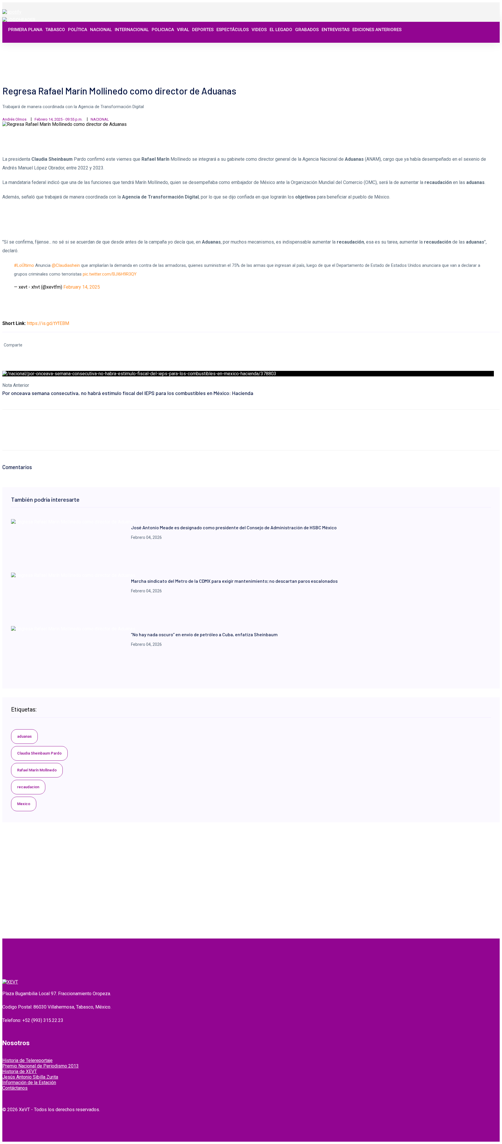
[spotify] (11, 12)
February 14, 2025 (81, 287)
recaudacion (28, 787)
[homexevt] (10, 982)
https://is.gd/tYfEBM (48, 323)
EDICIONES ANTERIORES (376, 29)
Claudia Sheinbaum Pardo (39, 753)
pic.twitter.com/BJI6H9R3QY (110, 274)
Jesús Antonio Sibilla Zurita (30, 1077)
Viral (183, 29)
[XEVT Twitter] (468, 47)
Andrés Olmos (14, 119)
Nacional (101, 29)
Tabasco (55, 29)
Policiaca (163, 29)
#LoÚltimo (24, 265)
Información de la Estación (29, 1082)
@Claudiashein (66, 265)
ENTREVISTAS (335, 29)
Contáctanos (15, 1088)
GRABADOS (307, 29)
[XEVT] (18, 19)
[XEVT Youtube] (481, 47)
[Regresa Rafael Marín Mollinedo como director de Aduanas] (73, 522)
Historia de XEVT (19, 1071)
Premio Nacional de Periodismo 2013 (40, 1066)
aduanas (24, 736)
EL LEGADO (281, 29)
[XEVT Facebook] (461, 47)
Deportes (203, 29)
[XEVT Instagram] (474, 47)
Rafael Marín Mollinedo (37, 770)
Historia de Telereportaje (27, 1060)
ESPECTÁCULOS (232, 29)
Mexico (23, 804)
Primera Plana (25, 29)
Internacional (132, 29)
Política (77, 29)
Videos (259, 29)
